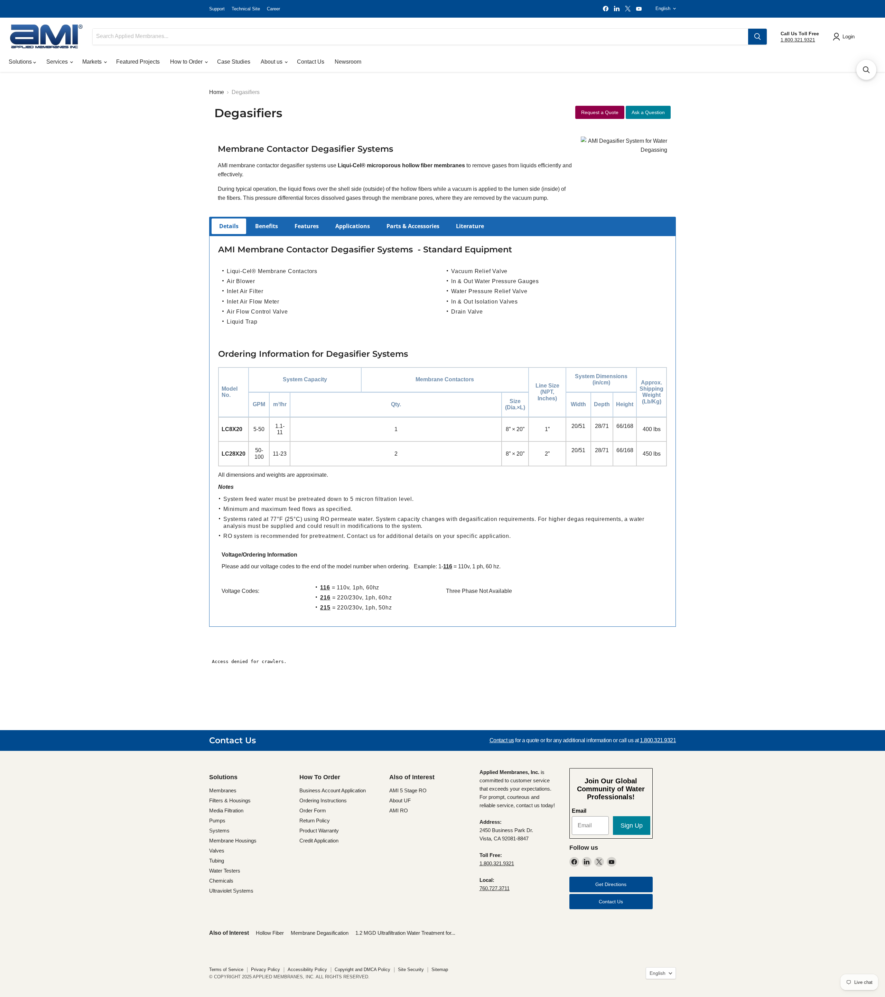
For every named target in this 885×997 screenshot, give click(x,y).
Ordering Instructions (323, 800)
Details (229, 226)
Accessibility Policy (307, 969)
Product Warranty (319, 830)
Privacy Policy (265, 969)
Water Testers (224, 871)
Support (217, 8)
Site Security (411, 969)
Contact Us (310, 62)
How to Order (187, 62)
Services (57, 62)
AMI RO (398, 810)
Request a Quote (599, 112)
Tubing (216, 861)
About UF (400, 800)
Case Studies (233, 62)
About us (272, 62)
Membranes (222, 790)
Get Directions (610, 884)
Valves (216, 851)
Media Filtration (226, 810)
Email (579, 811)
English (662, 8)
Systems (219, 830)
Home (216, 92)
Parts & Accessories (412, 226)
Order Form (312, 810)
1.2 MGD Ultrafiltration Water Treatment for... (405, 933)
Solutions (21, 62)
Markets (92, 62)
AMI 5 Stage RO (408, 790)
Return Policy (314, 820)
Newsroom (348, 62)
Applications (352, 226)
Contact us (502, 740)
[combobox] (420, 37)
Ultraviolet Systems (231, 891)
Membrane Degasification (319, 933)
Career (273, 8)
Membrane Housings (233, 841)
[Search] (757, 37)
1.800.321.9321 (798, 40)
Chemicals (221, 881)
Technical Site (246, 8)
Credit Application (318, 841)
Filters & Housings (230, 800)
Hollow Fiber (270, 933)
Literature (470, 226)
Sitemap (439, 969)
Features (307, 226)
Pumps (217, 820)
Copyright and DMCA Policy (362, 969)
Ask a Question (648, 112)
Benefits (266, 226)
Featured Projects (138, 62)
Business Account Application (332, 790)
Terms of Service (226, 969)
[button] (866, 70)
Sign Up (632, 825)
